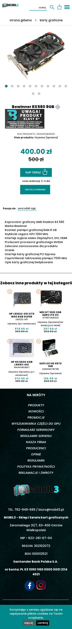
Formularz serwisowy (36, 430)
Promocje (36, 417)
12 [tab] (33, 93)
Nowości (36, 411)
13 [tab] (39, 93)
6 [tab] (36, 86)
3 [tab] (18, 86)
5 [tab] (30, 86)
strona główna (21, 20)
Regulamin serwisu (36, 436)
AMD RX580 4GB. (27, 208)
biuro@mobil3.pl (51, 509)
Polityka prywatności (36, 466)
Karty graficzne (51, 20)
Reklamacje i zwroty (36, 473)
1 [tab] (6, 86)
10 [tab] (60, 86)
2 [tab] (12, 86)
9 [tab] (54, 86)
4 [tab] (24, 86)
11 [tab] (66, 86)
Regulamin (36, 460)
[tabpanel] (36, 54)
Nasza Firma (36, 442)
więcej (28, 623)
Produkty (36, 405)
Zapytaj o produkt (35, 190)
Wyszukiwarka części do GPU (36, 423)
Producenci (36, 448)
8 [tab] (48, 86)
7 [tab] (42, 86)
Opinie (36, 454)
